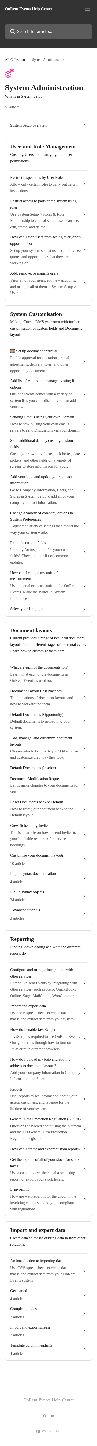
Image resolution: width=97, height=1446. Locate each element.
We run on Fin (51, 1431)
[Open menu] (87, 9)
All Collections (15, 60)
